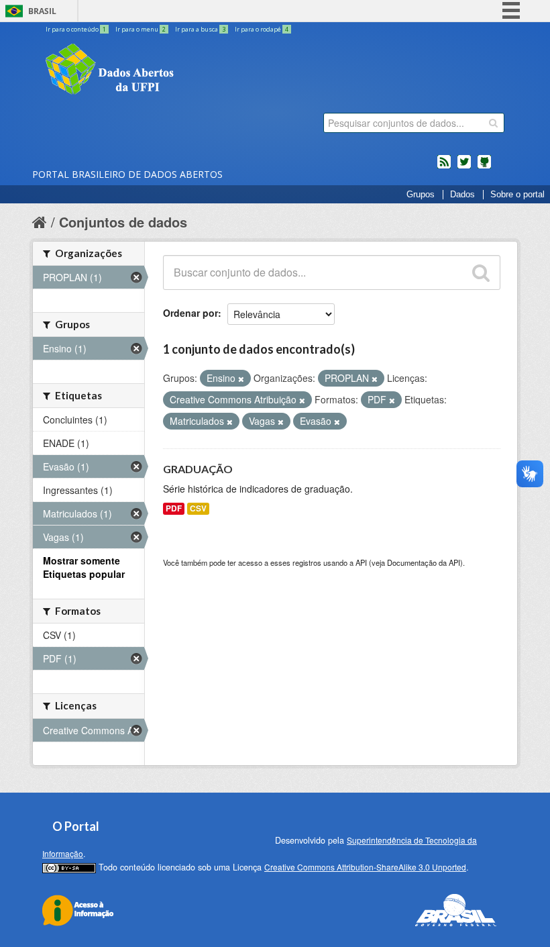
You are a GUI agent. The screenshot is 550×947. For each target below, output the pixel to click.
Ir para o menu (140, 29)
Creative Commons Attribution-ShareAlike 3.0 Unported (365, 867)
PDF (174, 508)
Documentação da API (423, 562)
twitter (464, 167)
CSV (198, 508)
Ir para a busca (200, 29)
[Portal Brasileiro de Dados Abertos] (190, 70)
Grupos (420, 194)
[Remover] (241, 378)
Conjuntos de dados (123, 222)
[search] (493, 123)
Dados (462, 194)
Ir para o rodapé (261, 29)
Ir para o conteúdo (76, 29)
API (361, 562)
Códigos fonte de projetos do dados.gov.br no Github (484, 167)
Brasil (42, 11)
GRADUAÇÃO (198, 468)
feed (444, 167)
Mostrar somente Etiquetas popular (84, 567)
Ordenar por (190, 312)
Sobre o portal (517, 194)
